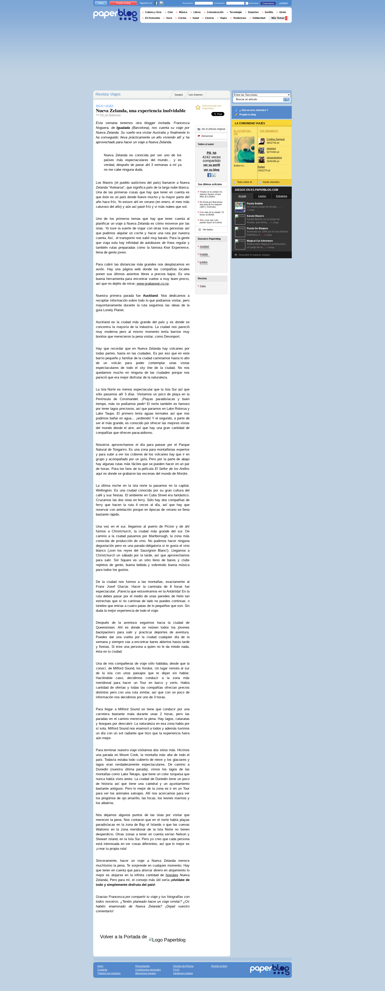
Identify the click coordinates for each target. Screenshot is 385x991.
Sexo (169, 18)
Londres (204, 261)
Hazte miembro (271, 182)
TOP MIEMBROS (269, 131)
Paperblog (115, 15)
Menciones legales (145, 973)
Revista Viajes (108, 94)
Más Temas (278, 18)
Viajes (203, 285)
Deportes (253, 12)
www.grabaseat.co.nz (152, 284)
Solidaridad (258, 18)
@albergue (114, 115)
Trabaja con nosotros (109, 973)
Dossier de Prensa (183, 966)
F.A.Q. (176, 969)
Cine (170, 12)
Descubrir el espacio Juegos (254, 254)
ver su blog (211, 169)
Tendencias (239, 18)
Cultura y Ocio (153, 12)
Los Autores (196, 94)
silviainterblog (274, 157)
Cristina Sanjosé (276, 139)
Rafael (261, 167)
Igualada (204, 253)
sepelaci (271, 148)
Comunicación (215, 12)
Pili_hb (104, 115)
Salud (195, 18)
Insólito (269, 12)
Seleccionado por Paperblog (211, 107)
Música (183, 12)
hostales (172, 875)
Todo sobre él (244, 182)
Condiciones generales (148, 969)
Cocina (182, 18)
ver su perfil (211, 165)
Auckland (204, 246)
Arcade (242, 196)
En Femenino (152, 18)
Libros (197, 12)
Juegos (178, 94)
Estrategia (281, 196)
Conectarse (268, 3)
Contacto (102, 969)
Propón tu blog (247, 114)
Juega (251, 210)
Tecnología (236, 12)
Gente (282, 12)
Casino (262, 196)
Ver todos (208, 229)
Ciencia (209, 18)
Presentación (142, 966)
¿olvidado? (283, 3)
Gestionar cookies (183, 973)
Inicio (100, 3)
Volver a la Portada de (124, 936)
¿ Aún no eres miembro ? (253, 110)
